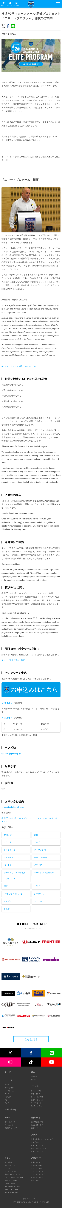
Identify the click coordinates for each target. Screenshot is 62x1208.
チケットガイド (36, 1091)
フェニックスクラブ (38, 1174)
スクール (38, 901)
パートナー (9, 865)
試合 (36, 835)
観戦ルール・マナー (38, 1128)
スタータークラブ (11, 857)
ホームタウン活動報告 (44, 872)
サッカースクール (37, 1177)
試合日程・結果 (36, 1165)
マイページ (16, 5)
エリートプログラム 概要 (13, 660)
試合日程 (34, 1076)
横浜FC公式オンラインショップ (42, 1139)
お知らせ (8, 835)
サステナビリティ (11, 1171)
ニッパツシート (36, 1103)
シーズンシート (41, 857)
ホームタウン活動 (11, 1180)
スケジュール (9, 1125)
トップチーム (9, 850)
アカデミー (9, 901)
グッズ (37, 842)
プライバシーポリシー (31, 1199)
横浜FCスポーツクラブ (12, 1174)
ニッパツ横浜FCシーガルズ (14, 1177)
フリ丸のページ (10, 1165)
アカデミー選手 (36, 1168)
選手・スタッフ (10, 1122)
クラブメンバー (41, 850)
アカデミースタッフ (38, 1171)
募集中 (7, 909)
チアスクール (35, 1180)
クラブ (37, 886)
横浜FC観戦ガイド (37, 1122)
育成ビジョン (35, 1162)
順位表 (33, 1079)
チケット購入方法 (37, 1097)
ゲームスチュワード (11, 1189)
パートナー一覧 (10, 1183)
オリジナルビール (37, 1151)
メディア (38, 865)
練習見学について (11, 1128)
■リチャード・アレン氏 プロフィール (19, 366)
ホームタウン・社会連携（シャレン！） (14, 875)
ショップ (3, 5)
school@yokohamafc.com (14, 807)
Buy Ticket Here (36, 1106)
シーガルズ (39, 894)
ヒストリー (8, 1168)
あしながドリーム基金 (12, 1186)
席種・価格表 (35, 1094)
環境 (6, 886)
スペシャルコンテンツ (38, 1148)
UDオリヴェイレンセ (13, 894)
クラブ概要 (8, 1162)
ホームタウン (9, 1088)
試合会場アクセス (37, 1125)
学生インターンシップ (12, 1192)
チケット (9, 5)
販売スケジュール (37, 1100)
